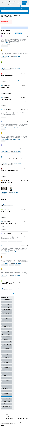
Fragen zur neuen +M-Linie (6, 146)
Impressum (2, 422)
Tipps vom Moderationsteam (7, 383)
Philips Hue (7, 359)
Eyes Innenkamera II (7, 326)
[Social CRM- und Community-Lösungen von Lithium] (2, 425)
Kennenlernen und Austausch (7, 344)
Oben (27, 422)
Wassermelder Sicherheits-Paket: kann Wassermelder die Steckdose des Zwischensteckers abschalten (14, 283)
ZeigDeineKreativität (7, 401)
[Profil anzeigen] (1, 36)
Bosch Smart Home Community (5, 15)
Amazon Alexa (7, 301)
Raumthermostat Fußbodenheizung (7, 365)
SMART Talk (11, 15)
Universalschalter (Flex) (6, 391)
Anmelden (26, 418)
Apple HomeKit (7, 302)
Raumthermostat (6, 364)
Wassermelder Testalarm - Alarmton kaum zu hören (11, 111)
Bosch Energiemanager (6, 309)
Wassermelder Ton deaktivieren (7, 75)
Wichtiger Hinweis (7, 398)
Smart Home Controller (6, 373)
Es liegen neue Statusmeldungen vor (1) (6, 22)
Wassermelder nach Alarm (6, 99)
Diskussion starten (19, 33)
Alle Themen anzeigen (21, 27)
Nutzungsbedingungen (6, 422)
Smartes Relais (7, 378)
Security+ (6, 372)
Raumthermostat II (7, 152)
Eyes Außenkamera (7, 323)
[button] (24, 2)
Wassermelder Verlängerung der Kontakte (8, 51)
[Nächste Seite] (17, 293)
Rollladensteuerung (7, 370)
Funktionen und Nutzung (17, 15)
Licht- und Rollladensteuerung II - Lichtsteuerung (7, 348)
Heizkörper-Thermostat (7, 331)
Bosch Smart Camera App (7, 313)
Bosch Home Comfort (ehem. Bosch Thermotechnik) (7, 311)
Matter (2, 152)
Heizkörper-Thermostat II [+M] (6, 334)
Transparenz (21, 422)
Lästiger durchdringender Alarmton (7, 123)
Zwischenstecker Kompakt (7, 406)
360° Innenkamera (7, 299)
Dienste (7, 318)
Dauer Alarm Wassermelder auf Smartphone (9, 223)
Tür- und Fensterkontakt (6, 388)
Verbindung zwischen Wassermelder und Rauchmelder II (11, 158)
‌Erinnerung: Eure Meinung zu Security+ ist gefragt (10, 38)
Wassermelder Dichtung (5, 211)
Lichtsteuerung (7, 352)
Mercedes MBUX (6, 357)
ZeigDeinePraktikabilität (6, 403)
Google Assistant (6, 329)
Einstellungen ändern (7, 321)
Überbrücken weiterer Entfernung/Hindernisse (10, 258)
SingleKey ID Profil (19, 418)
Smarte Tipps (7, 377)
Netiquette (18, 422)
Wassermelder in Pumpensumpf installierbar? (9, 170)
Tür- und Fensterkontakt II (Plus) (7, 390)
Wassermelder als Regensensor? (7, 270)
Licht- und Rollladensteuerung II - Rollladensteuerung (7, 350)
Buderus (7, 316)
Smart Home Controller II (12, 241)
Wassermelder (3, 57)
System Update (7, 380)
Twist (7, 386)
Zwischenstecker (9, 289)
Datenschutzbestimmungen (13, 422)
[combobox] (14, 11)
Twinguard (12, 152)
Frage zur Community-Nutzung (6, 328)
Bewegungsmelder (7, 307)
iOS (6, 342)
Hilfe (23, 418)
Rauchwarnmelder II (4, 164)
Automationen (3, 69)
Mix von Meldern (4, 235)
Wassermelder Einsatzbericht (6, 182)
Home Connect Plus (7, 339)
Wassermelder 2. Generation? (6, 247)
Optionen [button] (2, 18)
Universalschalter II (7, 393)
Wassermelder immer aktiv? (6, 63)
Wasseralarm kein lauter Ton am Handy (8, 134)
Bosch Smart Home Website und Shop (7, 418)
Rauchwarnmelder (3, 205)
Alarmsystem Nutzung (5, 87)
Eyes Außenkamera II (7, 324)
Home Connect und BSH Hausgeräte (7, 341)
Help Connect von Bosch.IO (7, 336)
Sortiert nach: (3, 33)
